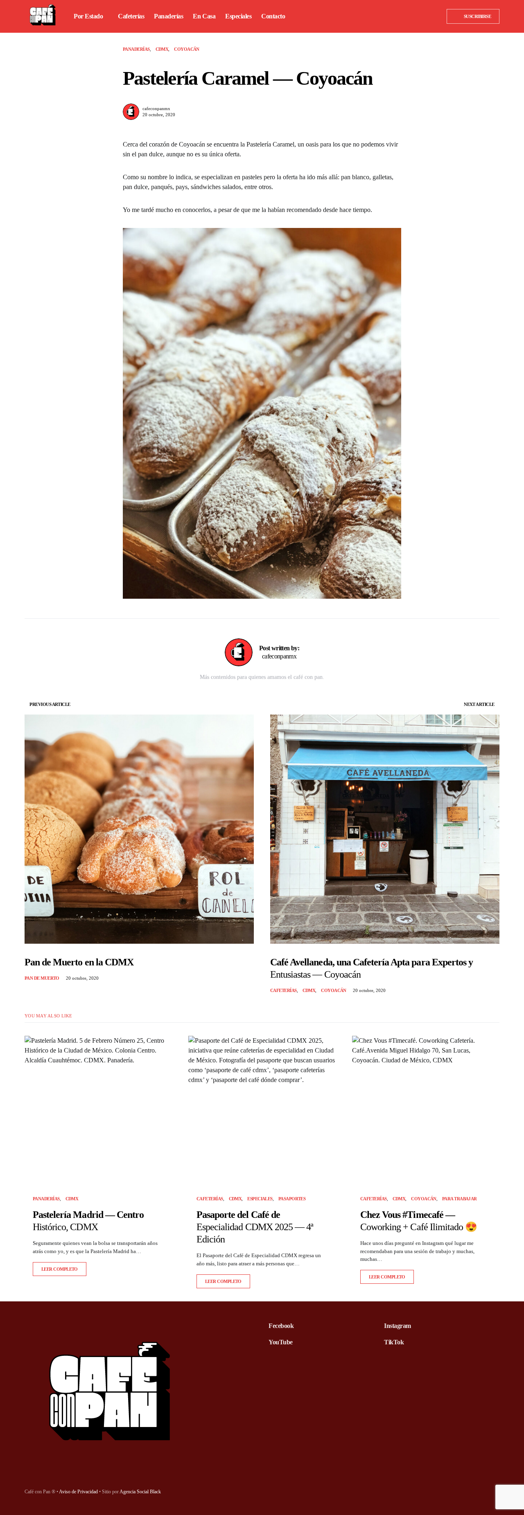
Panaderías (136, 49)
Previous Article (49, 704)
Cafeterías (283, 990)
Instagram (397, 1325)
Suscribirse (477, 16)
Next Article (479, 704)
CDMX (162, 49)
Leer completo (59, 1269)
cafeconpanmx (156, 108)
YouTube (281, 1342)
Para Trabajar (459, 1198)
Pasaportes (292, 1198)
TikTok (394, 1342)
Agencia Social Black (140, 1492)
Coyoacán (186, 49)
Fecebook (281, 1325)
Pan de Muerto (42, 978)
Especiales (260, 1198)
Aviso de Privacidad (78, 1492)
